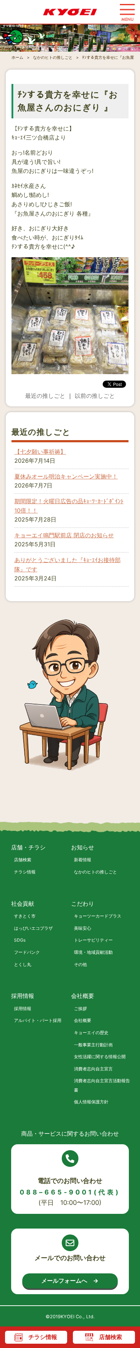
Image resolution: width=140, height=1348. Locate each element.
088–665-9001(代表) (70, 1192)
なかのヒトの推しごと (95, 872)
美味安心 (82, 928)
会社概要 (82, 1020)
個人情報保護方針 (91, 1101)
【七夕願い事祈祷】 (40, 451)
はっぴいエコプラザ (33, 928)
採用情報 (22, 1008)
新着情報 (82, 859)
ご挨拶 (80, 1008)
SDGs (19, 940)
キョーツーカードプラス (97, 916)
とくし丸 (22, 964)
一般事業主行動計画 (93, 1044)
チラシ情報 (25, 872)
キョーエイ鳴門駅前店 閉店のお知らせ (64, 535)
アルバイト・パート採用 (37, 1020)
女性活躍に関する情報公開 (100, 1056)
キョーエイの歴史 (91, 1032)
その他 (80, 964)
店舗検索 (22, 859)
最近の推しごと (45, 395)
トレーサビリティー (93, 940)
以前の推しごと (95, 395)
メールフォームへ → (69, 1280)
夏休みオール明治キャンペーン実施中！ (66, 476)
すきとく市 (25, 916)
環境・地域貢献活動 (93, 952)
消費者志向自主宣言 (93, 1068)
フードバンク (27, 952)
